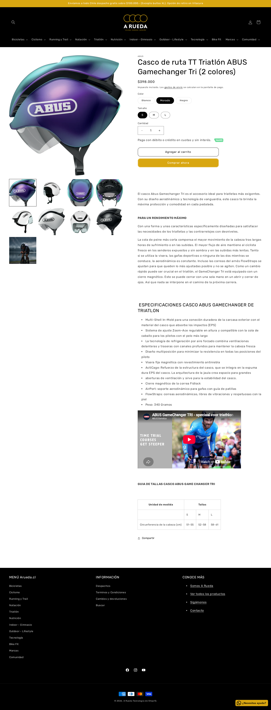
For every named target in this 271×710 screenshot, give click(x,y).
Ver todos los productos (207, 594)
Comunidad (16, 657)
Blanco (148, 101)
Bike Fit (14, 644)
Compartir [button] (148, 538)
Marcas (14, 650)
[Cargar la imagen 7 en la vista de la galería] (80, 221)
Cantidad (143, 123)
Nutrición (15, 618)
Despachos (103, 585)
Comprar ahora (178, 162)
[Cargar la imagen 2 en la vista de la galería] (51, 192)
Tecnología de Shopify (145, 701)
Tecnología (16, 637)
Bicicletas (15, 585)
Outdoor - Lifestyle (21, 631)
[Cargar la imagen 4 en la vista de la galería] (109, 192)
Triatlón (14, 611)
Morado (165, 100)
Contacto (197, 610)
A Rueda (128, 701)
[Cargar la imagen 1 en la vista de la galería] (22, 192)
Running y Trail (18, 598)
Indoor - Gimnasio (20, 624)
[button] (13, 22)
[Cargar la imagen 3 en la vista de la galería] (80, 192)
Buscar (100, 605)
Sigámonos (198, 602)
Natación (15, 605)
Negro (186, 101)
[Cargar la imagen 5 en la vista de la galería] (22, 221)
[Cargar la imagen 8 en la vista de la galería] (109, 221)
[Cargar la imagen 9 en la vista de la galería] (22, 250)
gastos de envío (173, 87)
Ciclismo (14, 592)
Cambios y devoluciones (111, 598)
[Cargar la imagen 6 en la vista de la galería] (51, 221)
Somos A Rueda (201, 585)
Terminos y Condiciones (111, 592)
